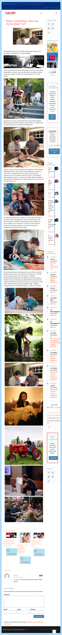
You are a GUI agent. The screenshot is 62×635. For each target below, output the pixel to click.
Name (6, 609)
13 (54, 415)
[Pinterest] (54, 8)
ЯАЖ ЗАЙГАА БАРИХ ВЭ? (53, 280)
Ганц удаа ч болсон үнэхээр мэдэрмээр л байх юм (54, 376)
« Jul (48, 427)
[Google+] (45, 8)
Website (33, 609)
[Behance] (58, 8)
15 (58, 415)
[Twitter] (47, 8)
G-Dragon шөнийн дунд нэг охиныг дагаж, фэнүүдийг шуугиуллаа (9, 542)
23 (60, 418)
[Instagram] (56, 8)
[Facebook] (43, 8)
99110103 (21, 4)
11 (50, 415)
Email (19, 609)
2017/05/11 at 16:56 (18, 577)
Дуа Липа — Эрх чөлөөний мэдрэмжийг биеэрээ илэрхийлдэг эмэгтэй (22, 549)
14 (56, 415)
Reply (41, 575)
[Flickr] (51, 8)
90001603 (30, 4)
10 (48, 415)
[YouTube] (49, 8)
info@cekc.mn (39, 4)
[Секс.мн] (10, 13)
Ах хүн (54, 292)
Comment (7, 594)
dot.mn (27, 629)
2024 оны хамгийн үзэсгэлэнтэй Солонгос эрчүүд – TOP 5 (37, 543)
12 (52, 415)
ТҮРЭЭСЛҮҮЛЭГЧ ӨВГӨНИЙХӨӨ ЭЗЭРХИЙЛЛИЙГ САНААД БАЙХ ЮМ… (55, 342)
